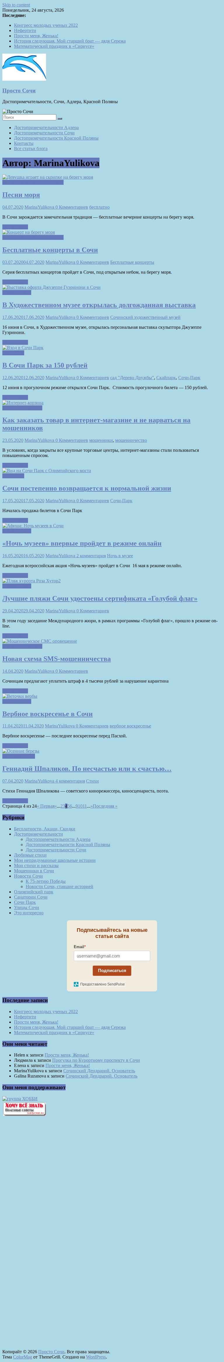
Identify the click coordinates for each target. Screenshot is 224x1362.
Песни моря (21, 194)
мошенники (101, 440)
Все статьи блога (31, 148)
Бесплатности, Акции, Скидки (33, 182)
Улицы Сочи (26, 907)
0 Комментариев (71, 207)
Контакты (24, 143)
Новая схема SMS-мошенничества (56, 658)
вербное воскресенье (130, 725)
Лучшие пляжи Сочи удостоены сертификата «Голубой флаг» (99, 598)
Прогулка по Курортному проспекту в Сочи (96, 1060)
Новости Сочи (16, 292)
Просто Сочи (19, 90)
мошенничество (131, 440)
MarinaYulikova (39, 207)
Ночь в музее (120, 555)
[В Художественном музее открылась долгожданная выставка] (51, 287)
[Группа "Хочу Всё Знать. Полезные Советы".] (24, 1114)
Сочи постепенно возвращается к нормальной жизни (86, 488)
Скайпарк (166, 377)
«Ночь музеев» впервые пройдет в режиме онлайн (82, 543)
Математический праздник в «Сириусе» (54, 46)
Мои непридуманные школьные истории (55, 860)
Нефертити (25, 30)
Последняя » (105, 806)
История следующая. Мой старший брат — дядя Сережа (70, 40)
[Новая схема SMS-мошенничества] (39, 641)
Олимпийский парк (33, 891)
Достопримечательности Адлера (46, 127)
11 (85, 806)
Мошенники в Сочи (22, 407)
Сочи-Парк (189, 377)
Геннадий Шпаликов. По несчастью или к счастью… (87, 768)
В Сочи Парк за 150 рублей (45, 365)
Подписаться (112, 970)
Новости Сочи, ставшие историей (59, 886)
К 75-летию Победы (46, 881)
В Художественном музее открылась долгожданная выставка (99, 305)
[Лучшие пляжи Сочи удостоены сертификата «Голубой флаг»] (31, 580)
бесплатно (99, 207)
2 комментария (91, 555)
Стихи (92, 780)
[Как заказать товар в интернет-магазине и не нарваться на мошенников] (22, 402)
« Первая (46, 806)
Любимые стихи (18, 756)
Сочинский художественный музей (145, 317)
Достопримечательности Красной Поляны (56, 138)
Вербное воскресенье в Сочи (47, 714)
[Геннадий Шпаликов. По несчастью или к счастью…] (20, 750)
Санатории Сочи (31, 896)
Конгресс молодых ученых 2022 (46, 25)
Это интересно (28, 912)
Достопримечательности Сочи (44, 132)
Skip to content (16, 4)
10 (80, 806)
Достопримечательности (38, 834)
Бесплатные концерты (132, 262)
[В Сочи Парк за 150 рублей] (22, 347)
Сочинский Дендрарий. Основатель (99, 1070)
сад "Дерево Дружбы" (132, 377)
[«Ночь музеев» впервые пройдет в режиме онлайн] (33, 525)
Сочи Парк (13, 352)
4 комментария (70, 780)
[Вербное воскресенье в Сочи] (19, 696)
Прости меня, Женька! (36, 35)
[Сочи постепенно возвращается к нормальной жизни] (46, 470)
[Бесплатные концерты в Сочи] (28, 232)
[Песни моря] (47, 177)
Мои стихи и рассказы (36, 865)
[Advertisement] (34, 1219)
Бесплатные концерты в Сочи (50, 250)
